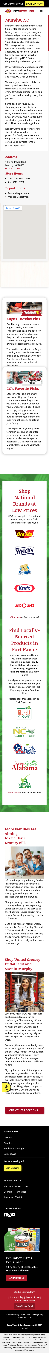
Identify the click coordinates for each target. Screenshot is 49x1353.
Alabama (8, 1186)
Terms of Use (32, 1297)
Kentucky (8, 1197)
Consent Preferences (24, 1300)
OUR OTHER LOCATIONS (23, 1110)
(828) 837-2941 (12, 168)
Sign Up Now (34, 3)
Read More (14, 792)
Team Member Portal (24, 1306)
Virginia (19, 1197)
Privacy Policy (16, 1297)
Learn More (15, 1277)
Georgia (8, 1191)
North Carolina (22, 1186)
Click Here (15, 617)
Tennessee (20, 1191)
